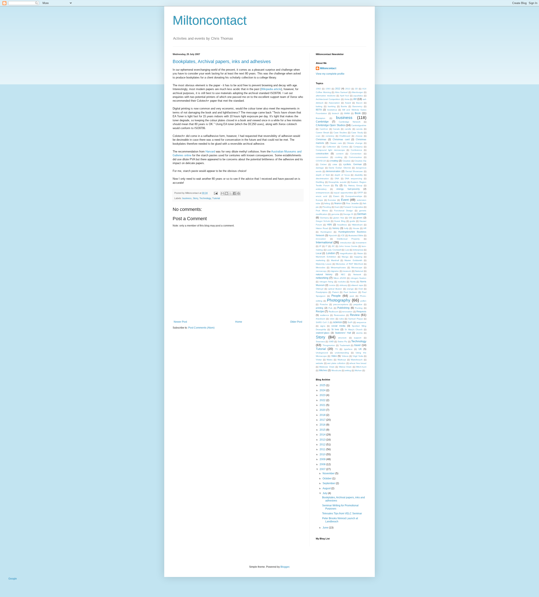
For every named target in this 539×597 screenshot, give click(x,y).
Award (348, 103)
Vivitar (319, 359)
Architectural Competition (328, 99)
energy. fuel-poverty (348, 189)
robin (332, 319)
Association (334, 103)
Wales (329, 359)
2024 (323, 390)
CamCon (324, 129)
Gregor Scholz (323, 221)
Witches (323, 370)
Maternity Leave (324, 264)
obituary (343, 285)
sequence (361, 322)
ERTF (360, 192)
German (361, 214)
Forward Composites (353, 207)
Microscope (356, 267)
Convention (356, 153)
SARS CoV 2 (322, 322)
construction (322, 153)
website (319, 363)
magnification (346, 253)
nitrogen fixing (326, 281)
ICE (343, 235)
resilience (324, 315)
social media (338, 326)
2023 (323, 395)
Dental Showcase (354, 171)
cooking (338, 157)
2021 (323, 405)
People (336, 295)
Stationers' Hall (343, 333)
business (187, 198)
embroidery (321, 189)
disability (359, 175)
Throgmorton (329, 345)
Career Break (322, 132)
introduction (346, 242)
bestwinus (332, 110)
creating (334, 160)
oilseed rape (357, 285)
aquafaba (358, 95)
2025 (323, 385)
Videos (345, 356)
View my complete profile (330, 73)
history (335, 228)
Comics (344, 147)
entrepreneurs (323, 192)
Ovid (360, 289)
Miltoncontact (210, 20)
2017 (323, 419)
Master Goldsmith (353, 260)
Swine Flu (342, 341)
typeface (348, 349)
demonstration (333, 171)
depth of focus (342, 175)
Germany (324, 218)
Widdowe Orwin (326, 367)
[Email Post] (215, 193)
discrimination (322, 178)
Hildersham (357, 225)
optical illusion (335, 289)
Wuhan (358, 370)
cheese (359, 136)
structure (342, 338)
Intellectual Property (348, 239)
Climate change (355, 143)
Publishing (343, 307)
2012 (337, 88)
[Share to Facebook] (234, 193)
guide (352, 221)
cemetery (330, 136)
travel (357, 345)
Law (347, 250)
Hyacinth (333, 235)
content (339, 153)
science (337, 322)
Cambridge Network (349, 122)
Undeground (322, 353)
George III (348, 214)
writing (348, 370)
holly (346, 228)
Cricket (323, 164)
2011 (323, 449)
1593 (328, 89)
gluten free (338, 218)
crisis (334, 164)
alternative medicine (326, 95)
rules (341, 319)
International (324, 242)
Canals (336, 129)
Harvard (210, 151)
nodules (342, 281)
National (359, 271)
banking (332, 106)
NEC (343, 274)
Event (345, 199)
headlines (342, 225)
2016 (323, 424)
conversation (322, 157)
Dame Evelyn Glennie (340, 168)
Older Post (296, 321)
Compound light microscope (330, 150)
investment (361, 242)
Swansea (320, 341)
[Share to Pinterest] (238, 193)
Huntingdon (326, 232)
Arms (346, 99)
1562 (318, 89)
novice (332, 285)
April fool (344, 95)
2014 (323, 434)
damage (320, 168)
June (326, 527)
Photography (338, 300)
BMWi (347, 113)
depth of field (323, 175)
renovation (347, 311)
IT (326, 246)
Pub (330, 308)
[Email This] (222, 193)
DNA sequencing (353, 178)
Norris (353, 281)
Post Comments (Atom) (201, 327)
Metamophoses (338, 267)
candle (348, 129)
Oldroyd (319, 289)
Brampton (320, 118)
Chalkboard (344, 136)
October (327, 478)
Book (358, 113)
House (356, 228)
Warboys (342, 359)
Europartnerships (354, 196)
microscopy (321, 271)
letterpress (358, 250)
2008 (323, 464)
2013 (347, 89)
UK (360, 349)
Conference (356, 150)
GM (350, 218)
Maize (360, 253)
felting (327, 203)
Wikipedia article (271, 89)
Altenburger (357, 92)
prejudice (358, 304)
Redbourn (333, 311)
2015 (323, 429)
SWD (331, 341)
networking (322, 277)
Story (195, 198)
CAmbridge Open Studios (330, 125)
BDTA (319, 109)
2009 (323, 459)
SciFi (350, 322)
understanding (342, 353)
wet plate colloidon (336, 363)
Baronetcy (357, 106)
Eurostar (332, 200)
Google (12, 578)
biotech (335, 113)
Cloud (319, 147)
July (325, 493)
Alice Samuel (341, 92)
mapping (358, 257)
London (330, 253)
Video (334, 356)
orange (350, 289)
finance (338, 203)
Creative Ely (360, 161)
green (359, 217)
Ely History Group (353, 185)
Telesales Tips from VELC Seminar (342, 513)
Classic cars (336, 143)
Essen (336, 196)
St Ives (335, 329)
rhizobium (320, 319)
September (329, 483)
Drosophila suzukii (337, 182)
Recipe (320, 311)
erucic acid (321, 196)
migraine (335, 271)
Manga (345, 257)
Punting (359, 308)
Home (238, 321)
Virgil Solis (358, 356)
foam (337, 207)
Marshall (335, 260)
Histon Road (322, 228)
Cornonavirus (355, 157)
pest (352, 296)
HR (364, 228)
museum (347, 271)
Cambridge (322, 121)
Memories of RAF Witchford (349, 264)
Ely (336, 185)
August (327, 488)
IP (320, 246)
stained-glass (323, 333)
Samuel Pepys (355, 319)
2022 (323, 400)
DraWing (320, 182)
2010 (323, 454)
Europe (319, 200)
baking (319, 106)
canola (359, 129)
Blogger (284, 566)
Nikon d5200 (340, 278)
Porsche (324, 304)
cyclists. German (352, 164)
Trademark (345, 345)
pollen (363, 301)
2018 (323, 415)
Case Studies (340, 132)
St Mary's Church (354, 329)
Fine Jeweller (352, 203)
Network (357, 274)
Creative (347, 161)
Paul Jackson (350, 292)
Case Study (357, 132)
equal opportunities (343, 192)
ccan (318, 136)
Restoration (339, 315)
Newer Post (180, 321)
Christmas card (341, 139)
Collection (331, 147)
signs (322, 326)
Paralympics (321, 292)
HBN (329, 224)
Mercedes (320, 267)
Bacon (359, 103)
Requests (361, 311)
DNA (337, 178)
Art (354, 99)
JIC (333, 246)
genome (335, 214)
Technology (205, 198)
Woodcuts (336, 370)
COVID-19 (321, 161)
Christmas (321, 139)
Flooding (327, 207)
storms (359, 333)
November (329, 473)
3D (356, 89)
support (357, 338)
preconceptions (340, 304)
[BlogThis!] (226, 193)
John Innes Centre (348, 246)
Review (355, 315)
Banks (344, 106)
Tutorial (216, 198)
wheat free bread (358, 363)
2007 (323, 469)
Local (318, 253)
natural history (324, 274)
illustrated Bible (355, 235)
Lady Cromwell (334, 250)
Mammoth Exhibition (326, 257)
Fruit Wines (322, 210)
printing (319, 308)
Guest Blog (339, 221)
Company (358, 147)
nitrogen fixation (358, 278)
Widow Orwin (345, 367)
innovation (321, 239)
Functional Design (343, 210)
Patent (335, 292)
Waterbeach (357, 359)
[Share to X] (230, 193)
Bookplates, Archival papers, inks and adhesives (222, 61)
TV (336, 349)
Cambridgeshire (358, 125)
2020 (323, 409)
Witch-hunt (361, 367)
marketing (320, 260)
